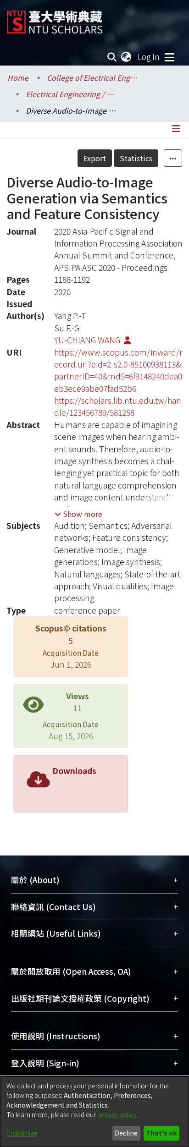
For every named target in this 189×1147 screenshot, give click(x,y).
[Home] (54, 18)
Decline (126, 1132)
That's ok (161, 1132)
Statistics (136, 158)
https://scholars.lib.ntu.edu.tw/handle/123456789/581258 (117, 406)
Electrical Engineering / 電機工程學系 (71, 93)
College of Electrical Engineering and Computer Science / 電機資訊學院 (93, 77)
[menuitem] (126, 57)
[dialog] (94, 1111)
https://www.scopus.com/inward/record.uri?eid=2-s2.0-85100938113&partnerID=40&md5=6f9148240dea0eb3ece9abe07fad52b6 (118, 370)
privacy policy (116, 1114)
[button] (78, 514)
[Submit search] (112, 56)
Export (94, 158)
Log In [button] (149, 56)
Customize (21, 1132)
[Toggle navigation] (169, 57)
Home (17, 77)
